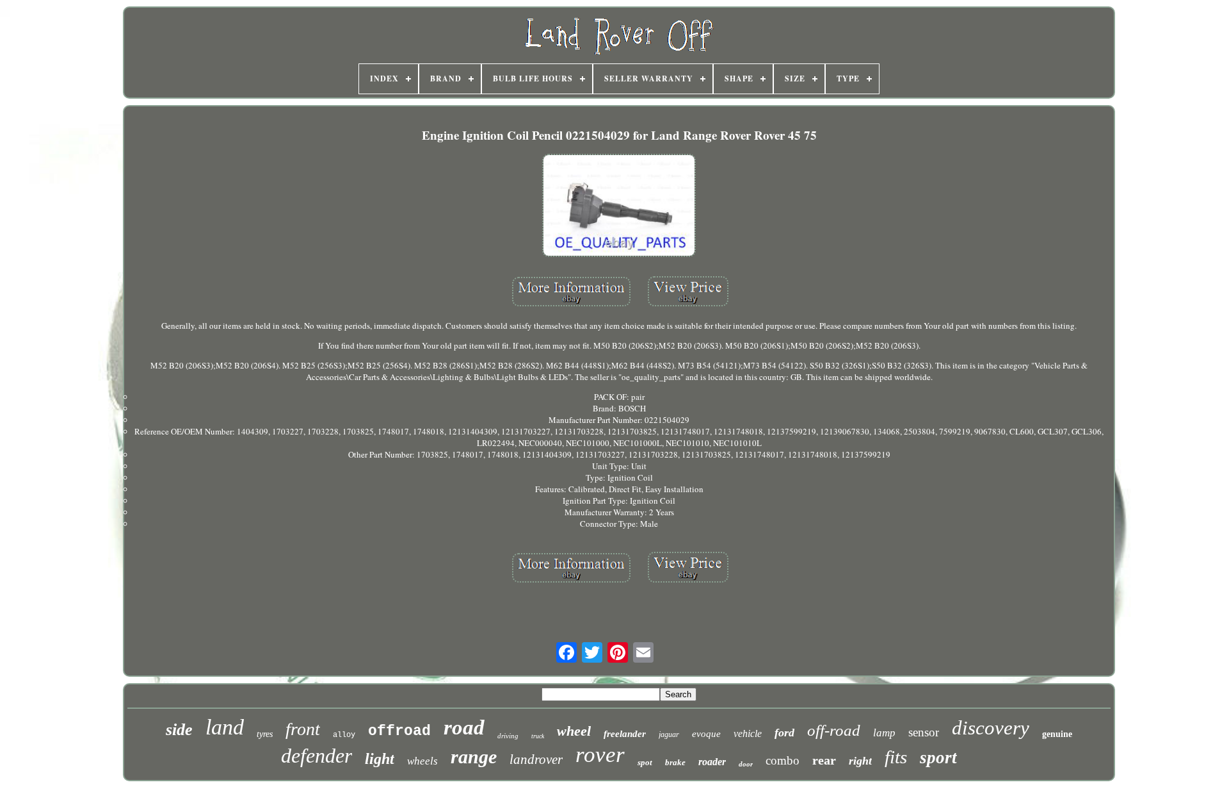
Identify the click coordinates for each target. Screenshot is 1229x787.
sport (938, 757)
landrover (536, 759)
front (302, 729)
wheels (422, 761)
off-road (833, 730)
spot (645, 762)
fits (896, 757)
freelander (625, 734)
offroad (399, 731)
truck (537, 736)
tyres (265, 734)
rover (600, 754)
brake (675, 762)
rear (824, 760)
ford (784, 732)
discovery (990, 728)
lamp (884, 733)
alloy (344, 735)
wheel (574, 731)
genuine (1057, 734)
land (224, 727)
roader (712, 761)
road (464, 727)
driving (507, 736)
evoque (706, 734)
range (474, 756)
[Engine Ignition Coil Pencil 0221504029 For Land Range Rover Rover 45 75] (619, 206)
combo (782, 760)
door (746, 764)
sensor (923, 732)
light (379, 758)
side (179, 729)
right (860, 760)
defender (316, 755)
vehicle (748, 733)
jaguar (669, 734)
